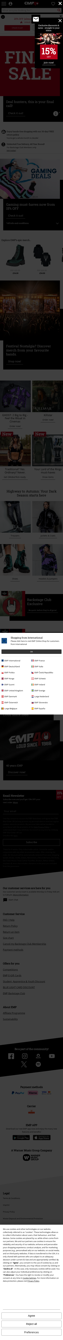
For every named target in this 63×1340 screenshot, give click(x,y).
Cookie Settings (29, 1278)
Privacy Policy (33, 1281)
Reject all (31, 1324)
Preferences (31, 1332)
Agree (31, 1315)
